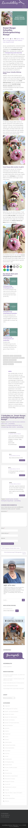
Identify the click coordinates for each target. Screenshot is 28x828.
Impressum (10, 825)
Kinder (4, 40)
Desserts (7, 728)
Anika (12, 38)
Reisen (6, 770)
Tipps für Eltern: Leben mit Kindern (13, 792)
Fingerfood (7, 734)
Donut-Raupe (6, 355)
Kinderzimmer (8, 764)
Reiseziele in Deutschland (11, 776)
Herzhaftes (7, 750)
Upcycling (7, 795)
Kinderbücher (8, 759)
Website (3, 538)
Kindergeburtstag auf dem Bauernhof (13, 52)
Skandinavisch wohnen (10, 787)
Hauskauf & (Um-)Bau (10, 745)
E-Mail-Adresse (5, 533)
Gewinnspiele (8, 742)
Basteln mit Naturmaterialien (12, 722)
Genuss (22, 38)
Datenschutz (15, 825)
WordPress (16, 826)
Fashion (7, 731)
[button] (4, 266)
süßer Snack (10, 364)
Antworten (22, 446)
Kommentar (4, 511)
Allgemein (18, 38)
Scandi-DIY (7, 784)
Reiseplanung (8, 773)
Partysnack (5, 360)
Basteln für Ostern (9, 714)
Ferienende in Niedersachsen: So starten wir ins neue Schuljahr (14, 675)
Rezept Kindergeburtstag (8, 362)
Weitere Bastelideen (10, 798)
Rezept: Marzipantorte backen (10, 685)
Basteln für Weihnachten (11, 717)
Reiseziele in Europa (10, 778)
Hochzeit (7, 753)
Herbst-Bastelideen (9, 748)
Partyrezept (21, 357)
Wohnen (7, 801)
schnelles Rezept (18, 362)
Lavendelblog (4, 825)
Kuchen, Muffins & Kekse (11, 767)
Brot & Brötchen (9, 725)
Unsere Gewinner (7, 666)
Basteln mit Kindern (10, 720)
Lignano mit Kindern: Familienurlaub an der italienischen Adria (13, 679)
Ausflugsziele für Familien (11, 708)
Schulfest (5, 364)
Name (3, 528)
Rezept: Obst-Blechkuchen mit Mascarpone (13, 683)
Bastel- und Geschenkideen (11, 711)
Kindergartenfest (17, 355)
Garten (6, 736)
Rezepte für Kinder (10, 42)
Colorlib (24, 825)
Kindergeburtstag (10, 40)
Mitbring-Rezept (15, 357)
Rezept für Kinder (12, 360)
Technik (7, 790)
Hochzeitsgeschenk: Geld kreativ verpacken (13, 688)
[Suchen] (23, 600)
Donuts (11, 355)
